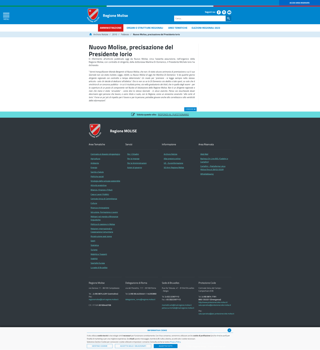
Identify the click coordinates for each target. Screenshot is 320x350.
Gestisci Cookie (99, 346)
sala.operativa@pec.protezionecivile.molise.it (216, 313)
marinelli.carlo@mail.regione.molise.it (177, 305)
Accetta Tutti (165, 346)
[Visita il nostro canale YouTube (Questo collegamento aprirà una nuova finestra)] (229, 12)
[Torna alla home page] (90, 34)
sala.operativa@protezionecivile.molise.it (214, 305)
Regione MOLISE (123, 131)
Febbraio (125, 34)
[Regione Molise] (93, 15)
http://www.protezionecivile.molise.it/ (213, 302)
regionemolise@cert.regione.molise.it (103, 299)
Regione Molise (115, 15)
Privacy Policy (175, 341)
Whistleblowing (207, 173)
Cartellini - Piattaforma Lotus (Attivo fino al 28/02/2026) (212, 168)
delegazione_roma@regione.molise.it (140, 299)
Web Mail (204, 154)
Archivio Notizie (100, 34)
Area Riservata (206, 144)
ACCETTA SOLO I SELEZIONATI (133, 346)
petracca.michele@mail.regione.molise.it (178, 308)
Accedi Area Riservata (300, 2)
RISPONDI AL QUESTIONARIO (173, 114)
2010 (114, 34)
